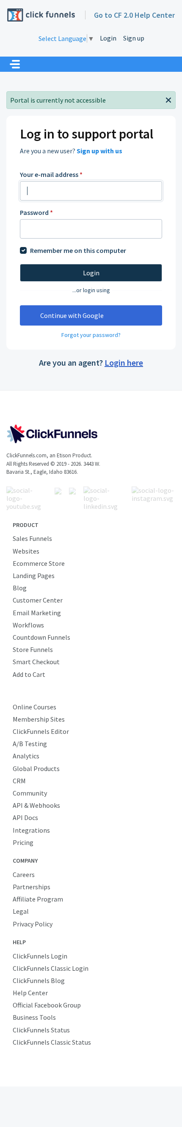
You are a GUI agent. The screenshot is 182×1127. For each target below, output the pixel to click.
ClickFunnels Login (40, 956)
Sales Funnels (32, 538)
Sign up (133, 38)
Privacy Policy (32, 924)
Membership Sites (39, 719)
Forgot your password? (91, 335)
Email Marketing (37, 612)
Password (36, 212)
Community (30, 793)
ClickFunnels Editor (41, 731)
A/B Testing (30, 743)
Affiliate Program (38, 899)
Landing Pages (34, 575)
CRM (19, 781)
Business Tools (34, 1017)
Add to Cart (29, 674)
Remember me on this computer (78, 250)
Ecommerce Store (39, 563)
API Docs (25, 817)
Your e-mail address (51, 174)
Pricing (23, 842)
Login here (124, 362)
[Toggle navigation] (14, 64)
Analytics (26, 756)
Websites (26, 551)
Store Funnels (33, 649)
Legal (21, 911)
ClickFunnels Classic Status (52, 1042)
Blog (20, 588)
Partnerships (31, 887)
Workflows (28, 625)
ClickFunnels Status (41, 1030)
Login (108, 38)
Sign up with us (99, 151)
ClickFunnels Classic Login (50, 968)
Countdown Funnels (41, 637)
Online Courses (34, 707)
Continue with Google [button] (72, 315)
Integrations (31, 830)
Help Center (30, 993)
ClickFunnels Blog (39, 980)
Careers (24, 874)
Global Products (36, 768)
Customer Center (38, 600)
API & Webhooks (36, 805)
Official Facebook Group (47, 1005)
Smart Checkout (36, 661)
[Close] (168, 99)
